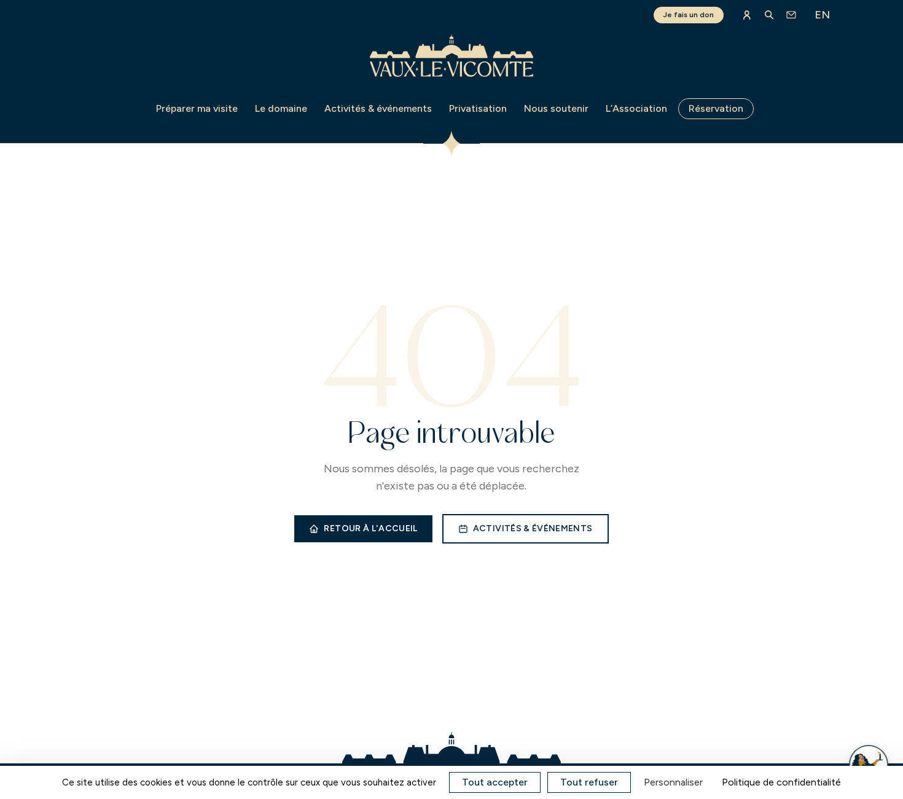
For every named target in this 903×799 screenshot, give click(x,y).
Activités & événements (378, 108)
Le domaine (281, 108)
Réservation (716, 108)
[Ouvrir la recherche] (769, 14)
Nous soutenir (556, 108)
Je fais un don (688, 14)
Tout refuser (589, 782)
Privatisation (478, 108)
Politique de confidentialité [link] (781, 782)
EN (822, 14)
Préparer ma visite (197, 108)
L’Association (636, 108)
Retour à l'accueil (370, 528)
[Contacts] (791, 14)
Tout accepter (495, 782)
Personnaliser (673, 782)
